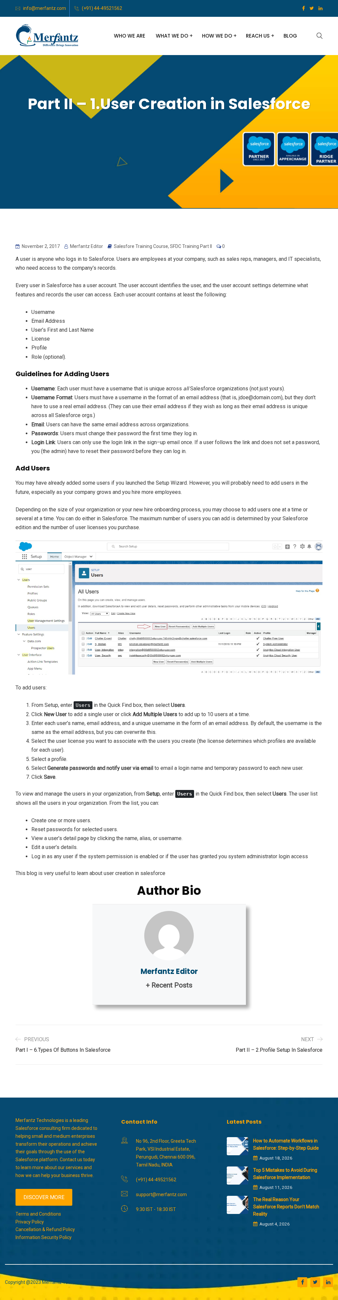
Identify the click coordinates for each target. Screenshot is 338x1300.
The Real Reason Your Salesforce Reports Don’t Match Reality (286, 1207)
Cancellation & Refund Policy (45, 1229)
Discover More (43, 1197)
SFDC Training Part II (191, 246)
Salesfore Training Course (141, 246)
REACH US (258, 35)
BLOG (290, 35)
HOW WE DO (217, 35)
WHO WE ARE (129, 35)
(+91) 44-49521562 (102, 8)
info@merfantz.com (44, 8)
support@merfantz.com (161, 1194)
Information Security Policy (44, 1237)
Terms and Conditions (38, 1214)
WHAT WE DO (172, 35)
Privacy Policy (30, 1221)
